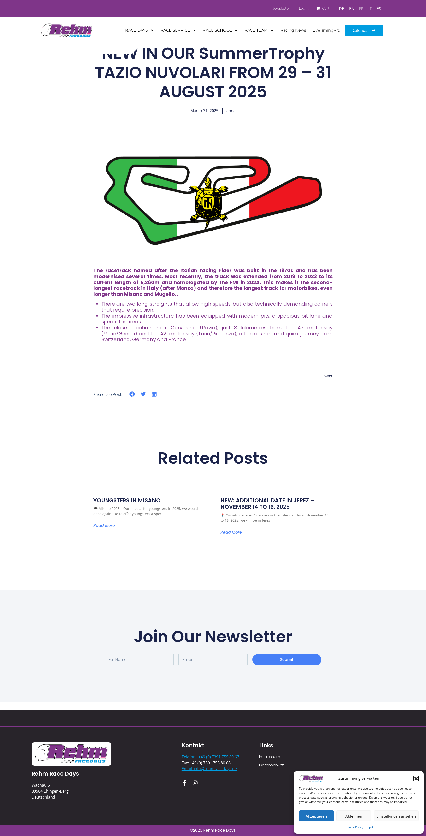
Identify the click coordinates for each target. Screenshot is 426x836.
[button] (416, 778)
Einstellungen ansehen (396, 816)
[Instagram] (195, 783)
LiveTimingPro (326, 30)
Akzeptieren (316, 816)
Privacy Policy (354, 827)
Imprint (370, 827)
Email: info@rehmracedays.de (209, 768)
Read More (104, 526)
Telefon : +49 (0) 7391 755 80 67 (210, 757)
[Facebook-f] (184, 783)
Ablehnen (353, 816)
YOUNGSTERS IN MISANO (126, 500)
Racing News (293, 30)
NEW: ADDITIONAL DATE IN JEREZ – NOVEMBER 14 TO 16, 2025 (267, 504)
